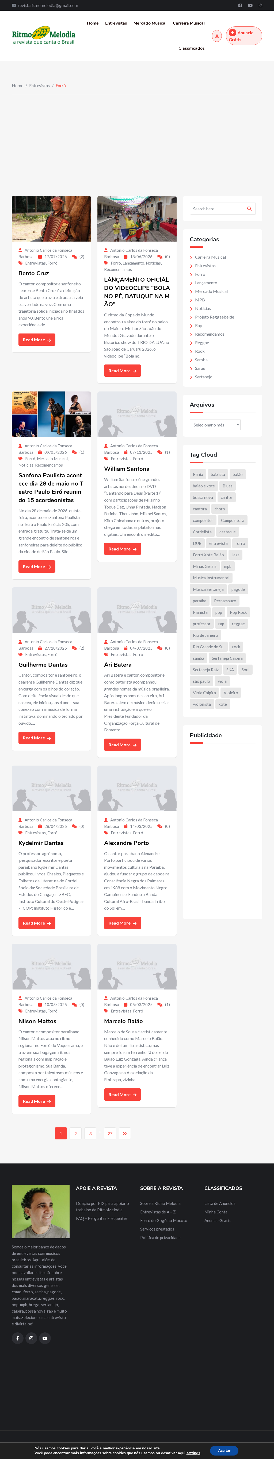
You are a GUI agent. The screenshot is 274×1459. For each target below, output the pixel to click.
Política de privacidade (160, 1237)
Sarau (200, 368)
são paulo (201, 681)
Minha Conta (215, 1211)
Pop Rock (238, 612)
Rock (200, 351)
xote (223, 704)
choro (220, 508)
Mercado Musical (150, 23)
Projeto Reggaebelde (214, 316)
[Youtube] (250, 5)
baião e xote (204, 485)
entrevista (218, 543)
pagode (238, 589)
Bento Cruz (33, 273)
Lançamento (133, 263)
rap (221, 623)
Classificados (191, 48)
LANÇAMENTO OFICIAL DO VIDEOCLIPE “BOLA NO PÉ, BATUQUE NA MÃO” (137, 292)
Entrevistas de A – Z (158, 1211)
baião (238, 474)
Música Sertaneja (208, 589)
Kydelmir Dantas (41, 843)
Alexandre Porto (126, 843)
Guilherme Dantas (43, 665)
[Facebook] (240, 5)
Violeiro (231, 692)
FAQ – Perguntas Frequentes (102, 1218)
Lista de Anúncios (219, 1203)
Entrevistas (116, 23)
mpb (227, 566)
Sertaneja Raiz (206, 669)
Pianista (200, 612)
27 (110, 1133)
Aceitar (224, 1450)
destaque (227, 531)
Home (93, 23)
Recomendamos (118, 269)
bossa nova (203, 497)
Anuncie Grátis (241, 36)
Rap (198, 325)
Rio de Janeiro (205, 635)
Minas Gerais (204, 566)
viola (222, 681)
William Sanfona (127, 469)
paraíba (199, 600)
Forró (52, 263)
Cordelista (202, 531)
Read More (34, 339)
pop (218, 612)
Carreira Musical (189, 23)
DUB (197, 543)
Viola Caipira (204, 692)
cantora (200, 508)
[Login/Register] (217, 36)
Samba (201, 359)
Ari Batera (118, 665)
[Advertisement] (137, 134)
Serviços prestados (157, 1229)
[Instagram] (260, 5)
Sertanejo (203, 376)
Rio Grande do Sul (208, 646)
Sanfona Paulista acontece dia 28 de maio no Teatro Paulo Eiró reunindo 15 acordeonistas (50, 487)
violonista (202, 704)
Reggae (202, 342)
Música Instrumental (211, 577)
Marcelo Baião (123, 1021)
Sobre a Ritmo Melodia (160, 1203)
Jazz (235, 554)
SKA (230, 669)
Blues (228, 485)
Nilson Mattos (37, 1021)
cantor (227, 497)
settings (193, 1453)
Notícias (153, 263)
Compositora (232, 520)
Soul (245, 669)
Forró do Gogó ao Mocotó (163, 1220)
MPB (200, 299)
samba (198, 658)
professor (202, 623)
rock (236, 646)
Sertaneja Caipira (227, 658)
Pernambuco (225, 600)
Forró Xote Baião (208, 554)
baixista (218, 474)
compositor (203, 520)
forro (240, 543)
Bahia (198, 474)
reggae (238, 623)
